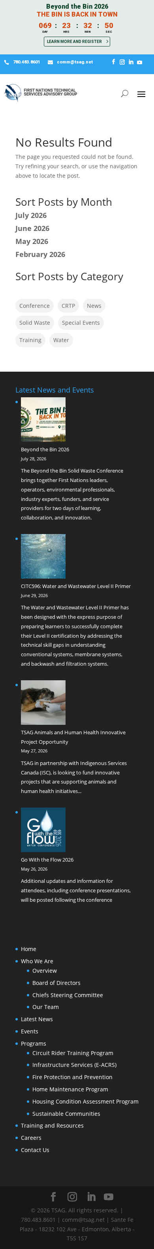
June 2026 (32, 228)
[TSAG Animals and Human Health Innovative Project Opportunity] (43, 704)
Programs (33, 1043)
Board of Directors (56, 983)
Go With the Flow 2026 (47, 859)
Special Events (81, 322)
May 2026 (31, 241)
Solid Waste (34, 322)
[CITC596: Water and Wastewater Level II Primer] (43, 558)
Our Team (45, 1007)
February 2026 (40, 254)
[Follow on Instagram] (122, 62)
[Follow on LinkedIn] (131, 62)
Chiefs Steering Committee (67, 995)
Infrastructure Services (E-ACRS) (74, 1064)
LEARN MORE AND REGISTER (74, 41)
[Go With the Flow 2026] (43, 831)
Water (61, 340)
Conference (34, 305)
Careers (31, 1137)
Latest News (37, 1019)
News (94, 305)
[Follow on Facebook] (114, 62)
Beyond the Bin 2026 (45, 449)
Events (29, 1031)
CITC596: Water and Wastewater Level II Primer (76, 586)
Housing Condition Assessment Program (85, 1101)
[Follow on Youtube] (140, 62)
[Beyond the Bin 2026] (43, 421)
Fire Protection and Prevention (72, 1077)
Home (28, 949)
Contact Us (35, 1150)
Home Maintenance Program (70, 1089)
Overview (44, 970)
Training (30, 340)
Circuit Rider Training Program (72, 1053)
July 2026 (31, 215)
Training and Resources (52, 1125)
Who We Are (37, 961)
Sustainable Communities (66, 1113)
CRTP (68, 305)
